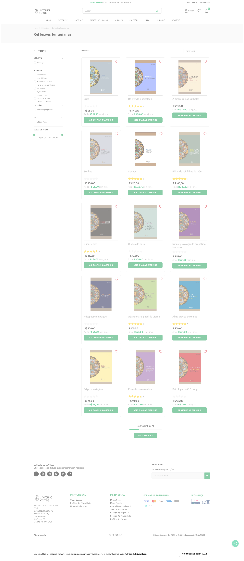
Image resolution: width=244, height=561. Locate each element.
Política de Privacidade (135, 554)
